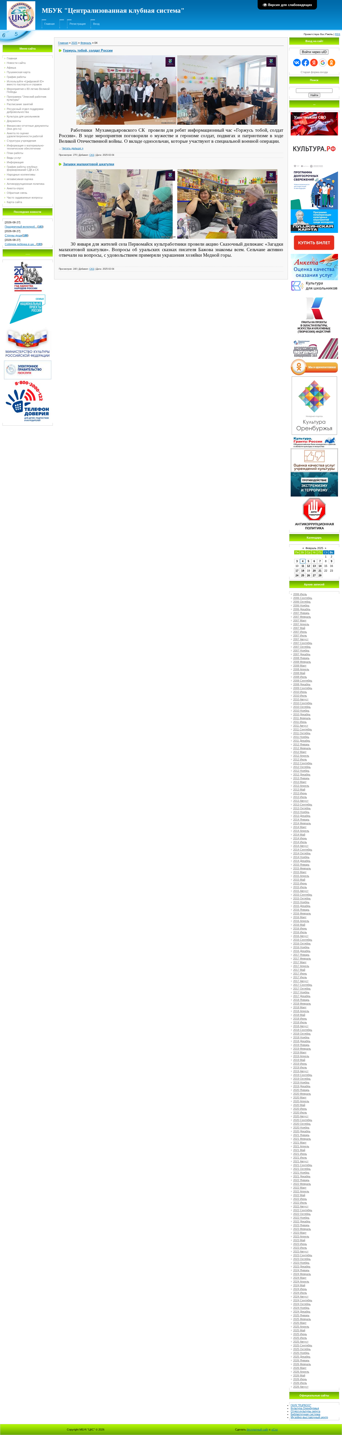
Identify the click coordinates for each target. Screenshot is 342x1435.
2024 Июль (300, 1292)
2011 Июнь (300, 721)
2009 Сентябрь (302, 688)
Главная (49, 23)
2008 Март (299, 665)
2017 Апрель (301, 966)
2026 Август (300, 1386)
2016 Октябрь (302, 943)
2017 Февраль (302, 958)
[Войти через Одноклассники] (331, 62)
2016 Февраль (302, 913)
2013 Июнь (300, 793)
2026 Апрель (301, 1371)
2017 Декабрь (301, 996)
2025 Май (299, 1330)
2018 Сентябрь (302, 1029)
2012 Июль (300, 759)
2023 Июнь (300, 1243)
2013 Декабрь (301, 815)
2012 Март (299, 751)
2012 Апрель (301, 755)
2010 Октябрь (302, 706)
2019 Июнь (300, 1063)
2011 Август (300, 725)
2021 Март (299, 1142)
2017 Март (299, 962)
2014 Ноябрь (301, 857)
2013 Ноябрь (301, 812)
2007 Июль (300, 635)
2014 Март (299, 827)
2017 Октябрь (302, 988)
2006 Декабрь (301, 609)
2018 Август (300, 1026)
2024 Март (299, 1277)
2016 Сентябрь (302, 939)
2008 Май (299, 673)
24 (296, 575)
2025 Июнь (300, 1334)
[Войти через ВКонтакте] (297, 62)
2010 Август (300, 699)
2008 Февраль (302, 661)
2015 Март (299, 872)
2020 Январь (301, 1089)
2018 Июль (300, 1022)
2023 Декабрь (301, 1266)
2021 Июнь (300, 1153)
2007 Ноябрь (301, 650)
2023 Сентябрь (302, 1255)
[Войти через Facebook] (305, 62)
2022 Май (299, 1195)
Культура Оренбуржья (305, 1408)
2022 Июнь (300, 1198)
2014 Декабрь (301, 860)
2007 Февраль (302, 616)
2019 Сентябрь (302, 1074)
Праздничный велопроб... (21, 226)
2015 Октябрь (302, 898)
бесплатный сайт (257, 1429)
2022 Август (300, 1206)
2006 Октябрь (302, 601)
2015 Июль (300, 887)
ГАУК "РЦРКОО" (301, 1405)
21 (319, 570)
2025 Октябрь (302, 1349)
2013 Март (299, 781)
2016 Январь (301, 909)
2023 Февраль (302, 1228)
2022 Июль (300, 1202)
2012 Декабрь (301, 774)
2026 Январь (301, 1360)
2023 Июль (300, 1247)
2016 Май (299, 924)
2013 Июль (300, 797)
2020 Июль (300, 1112)
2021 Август (300, 1161)
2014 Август (300, 845)
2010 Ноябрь (301, 710)
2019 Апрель (301, 1056)
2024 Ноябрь (301, 1307)
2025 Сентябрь (302, 1345)
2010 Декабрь (301, 714)
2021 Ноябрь (301, 1172)
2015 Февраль (302, 868)
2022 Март (299, 1187)
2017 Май (299, 969)
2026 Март (299, 1367)
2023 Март (299, 1232)
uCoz (274, 1429)
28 (319, 575)
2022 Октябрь (302, 1213)
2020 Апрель (301, 1101)
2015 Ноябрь (301, 902)
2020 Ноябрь (301, 1127)
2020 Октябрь (302, 1123)
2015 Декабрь (301, 905)
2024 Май (299, 1285)
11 (302, 565)
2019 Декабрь (301, 1086)
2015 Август (300, 890)
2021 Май (299, 1150)
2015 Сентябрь (302, 894)
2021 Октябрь (302, 1168)
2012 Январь (301, 744)
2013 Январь (301, 778)
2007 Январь (301, 612)
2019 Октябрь (302, 1078)
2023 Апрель (301, 1236)
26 (308, 575)
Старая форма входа (314, 72)
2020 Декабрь (301, 1131)
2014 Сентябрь (302, 849)
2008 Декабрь (301, 684)
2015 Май (299, 879)
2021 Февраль (302, 1138)
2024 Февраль (302, 1273)
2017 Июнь (300, 973)
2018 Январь (301, 999)
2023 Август (300, 1251)
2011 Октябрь (301, 733)
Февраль (85, 42)
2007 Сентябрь (302, 643)
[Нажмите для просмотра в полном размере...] (126, 56)
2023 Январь (301, 1225)
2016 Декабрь (301, 950)
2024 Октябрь (302, 1304)
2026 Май (299, 1375)
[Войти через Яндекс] (314, 62)
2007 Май (299, 627)
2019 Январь (301, 1044)
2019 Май (299, 1059)
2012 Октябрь (302, 766)
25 (302, 575)
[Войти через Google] (323, 63)
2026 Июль (300, 1382)
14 (319, 565)
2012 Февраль (302, 748)
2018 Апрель (301, 1011)
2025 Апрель (301, 1326)
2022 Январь (301, 1180)
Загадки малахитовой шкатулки (88, 164)
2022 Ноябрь (301, 1217)
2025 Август (300, 1341)
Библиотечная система (305, 1414)
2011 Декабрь (301, 740)
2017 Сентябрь (302, 984)
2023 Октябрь (302, 1258)
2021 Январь (301, 1135)
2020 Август (300, 1116)
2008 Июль (300, 676)
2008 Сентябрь (302, 680)
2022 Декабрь (301, 1221)
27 (314, 575)
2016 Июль (300, 932)
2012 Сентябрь (302, 763)
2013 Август (300, 800)
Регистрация (78, 23)
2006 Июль (300, 594)
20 (314, 570)
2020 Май (299, 1104)
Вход (96, 23)
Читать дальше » (72, 148)
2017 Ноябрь (301, 992)
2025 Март (299, 1322)
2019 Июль (300, 1067)
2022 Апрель (301, 1191)
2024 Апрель (301, 1281)
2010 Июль (300, 695)
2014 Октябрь (302, 853)
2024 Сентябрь (302, 1300)
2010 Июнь (300, 691)
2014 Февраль (302, 823)
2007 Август (300, 639)
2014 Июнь (300, 838)
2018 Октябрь (302, 1033)
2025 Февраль (302, 1319)
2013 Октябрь (302, 808)
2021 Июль (300, 1157)
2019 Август (300, 1071)
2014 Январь (301, 819)
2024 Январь (301, 1270)
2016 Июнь (300, 928)
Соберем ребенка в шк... (20, 244)
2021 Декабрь (301, 1176)
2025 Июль (300, 1337)
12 (308, 565)
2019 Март (299, 1052)
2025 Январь (301, 1315)
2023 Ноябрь (301, 1262)
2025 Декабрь (301, 1356)
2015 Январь (301, 864)
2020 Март (299, 1097)
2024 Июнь (300, 1289)
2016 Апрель (301, 920)
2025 (74, 42)
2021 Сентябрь (302, 1165)
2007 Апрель (301, 624)
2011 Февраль (302, 718)
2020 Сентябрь (302, 1120)
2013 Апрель (301, 785)
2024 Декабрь (301, 1311)
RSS (337, 34)
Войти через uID (314, 52)
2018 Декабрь (301, 1041)
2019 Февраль (302, 1048)
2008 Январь (301, 658)
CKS (91, 155)
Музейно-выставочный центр (309, 1417)
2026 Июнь (300, 1379)
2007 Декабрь (301, 654)
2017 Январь (301, 954)
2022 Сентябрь (302, 1210)
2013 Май (299, 789)
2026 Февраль (302, 1364)
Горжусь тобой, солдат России (88, 50)
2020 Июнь (300, 1108)
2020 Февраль (302, 1093)
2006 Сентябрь (302, 597)
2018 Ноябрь (301, 1037)
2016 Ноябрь (301, 947)
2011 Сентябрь (302, 729)
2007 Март (299, 620)
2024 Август (300, 1296)
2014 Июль (300, 842)
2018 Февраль (302, 1003)
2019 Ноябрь (301, 1082)
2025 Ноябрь (301, 1352)
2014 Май (299, 834)
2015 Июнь (300, 883)
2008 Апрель (301, 669)
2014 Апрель (301, 830)
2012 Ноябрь (301, 770)
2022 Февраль (302, 1183)
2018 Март (299, 1007)
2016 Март (299, 917)
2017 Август (300, 981)
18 (302, 570)
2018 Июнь (300, 1018)
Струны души (13, 235)
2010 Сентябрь (302, 703)
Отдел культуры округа (305, 1411)
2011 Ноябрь (301, 736)
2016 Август (300, 935)
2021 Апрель (301, 1146)
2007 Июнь (300, 631)
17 (296, 570)
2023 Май (299, 1240)
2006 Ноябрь (301, 605)
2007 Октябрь (302, 646)
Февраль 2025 (314, 548)
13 (314, 565)
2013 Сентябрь (302, 804)
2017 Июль (300, 977)
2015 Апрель (301, 875)
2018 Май (299, 1014)
